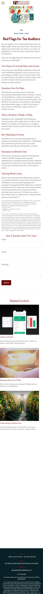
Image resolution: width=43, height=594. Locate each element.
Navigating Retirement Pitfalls (10, 380)
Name (4, 239)
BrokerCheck (21, 579)
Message (5, 264)
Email (4, 252)
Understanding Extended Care (10, 423)
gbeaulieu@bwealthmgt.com (22, 570)
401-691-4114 (17, 557)
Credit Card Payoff (6, 337)
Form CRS (23, 574)
